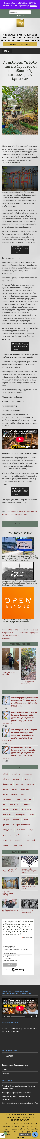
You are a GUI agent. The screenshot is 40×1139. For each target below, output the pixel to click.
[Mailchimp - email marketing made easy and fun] (14, 970)
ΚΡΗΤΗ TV (14, 804)
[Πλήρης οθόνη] (36, 1016)
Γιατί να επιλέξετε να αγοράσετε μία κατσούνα (20, 1103)
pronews (14, 794)
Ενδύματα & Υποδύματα (12, 956)
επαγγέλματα (8, 830)
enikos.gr (16, 779)
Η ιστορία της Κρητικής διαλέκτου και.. (29, 912)
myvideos (19, 784)
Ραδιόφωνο (20, 814)
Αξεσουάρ (7, 958)
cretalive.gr (16, 774)
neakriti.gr (30, 784)
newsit (5, 789)
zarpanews (7, 799)
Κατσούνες (26, 804)
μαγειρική (7, 835)
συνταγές (6, 845)
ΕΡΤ (4, 804)
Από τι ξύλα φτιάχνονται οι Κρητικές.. (7, 893)
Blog (22, 524)
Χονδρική (5, 1073)
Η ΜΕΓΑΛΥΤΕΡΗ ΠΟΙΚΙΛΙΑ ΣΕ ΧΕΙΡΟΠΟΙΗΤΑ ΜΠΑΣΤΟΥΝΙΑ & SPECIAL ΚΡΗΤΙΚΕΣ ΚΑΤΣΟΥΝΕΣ (20, 37)
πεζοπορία (30, 835)
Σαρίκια (31, 814)
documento (28, 774)
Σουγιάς (6, 819)
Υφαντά (25, 819)
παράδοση (18, 835)
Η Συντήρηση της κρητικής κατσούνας (16, 1093)
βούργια (6, 825)
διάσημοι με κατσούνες (21, 825)
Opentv (14, 789)
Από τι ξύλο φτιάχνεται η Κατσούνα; (20, 177)
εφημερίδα (21, 830)
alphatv (5, 774)
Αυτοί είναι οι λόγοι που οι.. (28, 887)
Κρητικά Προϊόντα (10, 953)
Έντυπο (17, 799)
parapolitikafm (25, 789)
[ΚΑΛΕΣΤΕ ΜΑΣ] (35, 1134)
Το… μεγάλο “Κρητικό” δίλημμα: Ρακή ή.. (9, 870)
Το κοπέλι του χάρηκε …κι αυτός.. (9, 673)
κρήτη (31, 830)
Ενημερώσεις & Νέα (10, 960)
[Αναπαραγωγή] (4, 1016)
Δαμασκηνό (28, 799)
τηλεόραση (18, 845)
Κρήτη (5, 809)
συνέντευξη (31, 840)
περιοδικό (7, 840)
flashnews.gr (7, 784)
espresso (27, 779)
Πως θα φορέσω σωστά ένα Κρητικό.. (10, 911)
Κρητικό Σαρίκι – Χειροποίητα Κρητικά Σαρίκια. (29, 870)
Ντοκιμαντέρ (26, 809)
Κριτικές (15, 809)
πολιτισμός (19, 840)
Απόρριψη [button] (33, 6)
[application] (20, 1008)
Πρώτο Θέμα (7, 814)
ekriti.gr (6, 779)
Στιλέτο (16, 819)
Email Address (8, 940)
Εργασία (5, 1069)
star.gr (23, 794)
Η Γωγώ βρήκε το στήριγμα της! (27, 682)
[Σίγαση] (32, 1016)
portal (5, 794)
